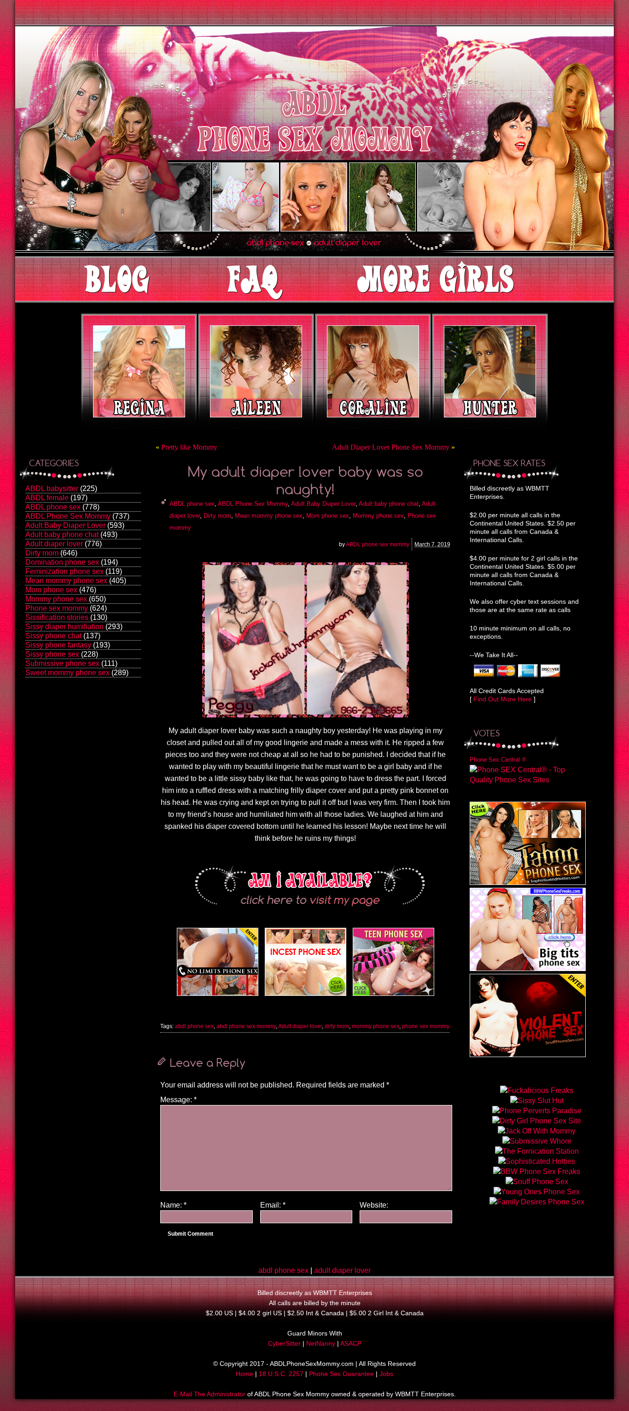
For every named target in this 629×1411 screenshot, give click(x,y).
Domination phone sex (62, 562)
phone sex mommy (425, 1026)
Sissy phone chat (53, 636)
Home (244, 1373)
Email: (272, 1205)
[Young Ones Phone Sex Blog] (393, 996)
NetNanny (320, 1343)
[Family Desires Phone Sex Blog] (305, 996)
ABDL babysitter (51, 488)
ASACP (350, 1343)
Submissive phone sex (62, 663)
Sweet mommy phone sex (67, 673)
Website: (374, 1205)
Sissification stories (56, 617)
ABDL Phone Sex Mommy (68, 516)
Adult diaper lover (54, 544)
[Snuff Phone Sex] (528, 1054)
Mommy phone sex (56, 599)
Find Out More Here (502, 699)
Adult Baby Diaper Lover (65, 525)
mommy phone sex (375, 1026)
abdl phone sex (194, 1026)
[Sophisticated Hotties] (528, 882)
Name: (173, 1205)
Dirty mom (41, 553)
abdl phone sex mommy (246, 1026)
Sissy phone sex (52, 654)
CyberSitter (284, 1343)
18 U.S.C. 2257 (281, 1373)
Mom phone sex (51, 590)
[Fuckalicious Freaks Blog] (218, 996)
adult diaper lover (342, 1270)
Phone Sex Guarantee (341, 1373)
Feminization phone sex (64, 571)
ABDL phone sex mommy (377, 544)
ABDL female (47, 498)
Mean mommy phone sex (66, 580)
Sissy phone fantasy (58, 645)
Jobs (386, 1373)
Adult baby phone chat (62, 534)
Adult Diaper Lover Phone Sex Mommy (390, 447)
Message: (178, 1100)
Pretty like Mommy (189, 447)
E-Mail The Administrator (209, 1394)
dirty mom (337, 1026)
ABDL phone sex (53, 507)
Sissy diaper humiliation (64, 626)
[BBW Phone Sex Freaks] (528, 968)
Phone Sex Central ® (498, 759)
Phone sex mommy (56, 608)
